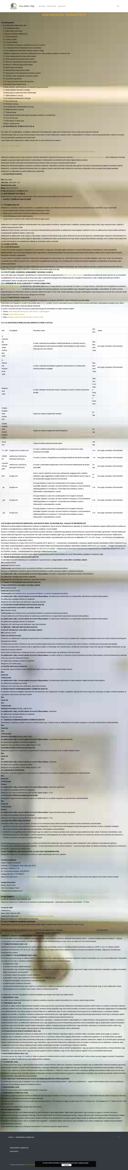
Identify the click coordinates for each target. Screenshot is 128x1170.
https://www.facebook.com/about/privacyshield (18, 933)
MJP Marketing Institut (33, 1165)
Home (10, 1137)
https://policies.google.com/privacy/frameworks (80, 930)
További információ (83, 1163)
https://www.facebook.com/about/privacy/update (36, 916)
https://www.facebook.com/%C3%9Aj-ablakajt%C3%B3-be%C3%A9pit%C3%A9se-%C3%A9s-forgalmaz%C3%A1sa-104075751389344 (48, 152)
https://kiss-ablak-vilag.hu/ (10, 146)
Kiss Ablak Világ (26, 6)
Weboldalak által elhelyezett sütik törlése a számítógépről (29, 311)
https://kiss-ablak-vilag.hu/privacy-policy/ (89, 157)
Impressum (14, 1151)
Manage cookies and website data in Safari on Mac (25, 317)
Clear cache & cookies (17, 314)
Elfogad (66, 1165)
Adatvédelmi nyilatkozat (19, 1148)
